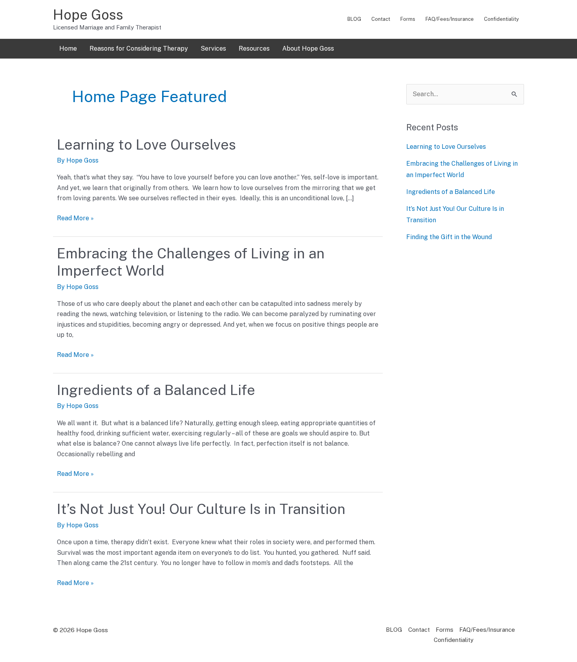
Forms (407, 19)
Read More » (75, 217)
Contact (380, 19)
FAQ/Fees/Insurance (449, 19)
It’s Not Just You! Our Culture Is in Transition (201, 509)
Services (213, 48)
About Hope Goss (308, 48)
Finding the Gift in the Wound (449, 237)
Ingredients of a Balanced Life (156, 390)
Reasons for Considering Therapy (138, 48)
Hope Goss (88, 15)
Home (68, 48)
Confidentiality (501, 19)
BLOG (354, 19)
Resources (254, 48)
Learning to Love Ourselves (146, 144)
